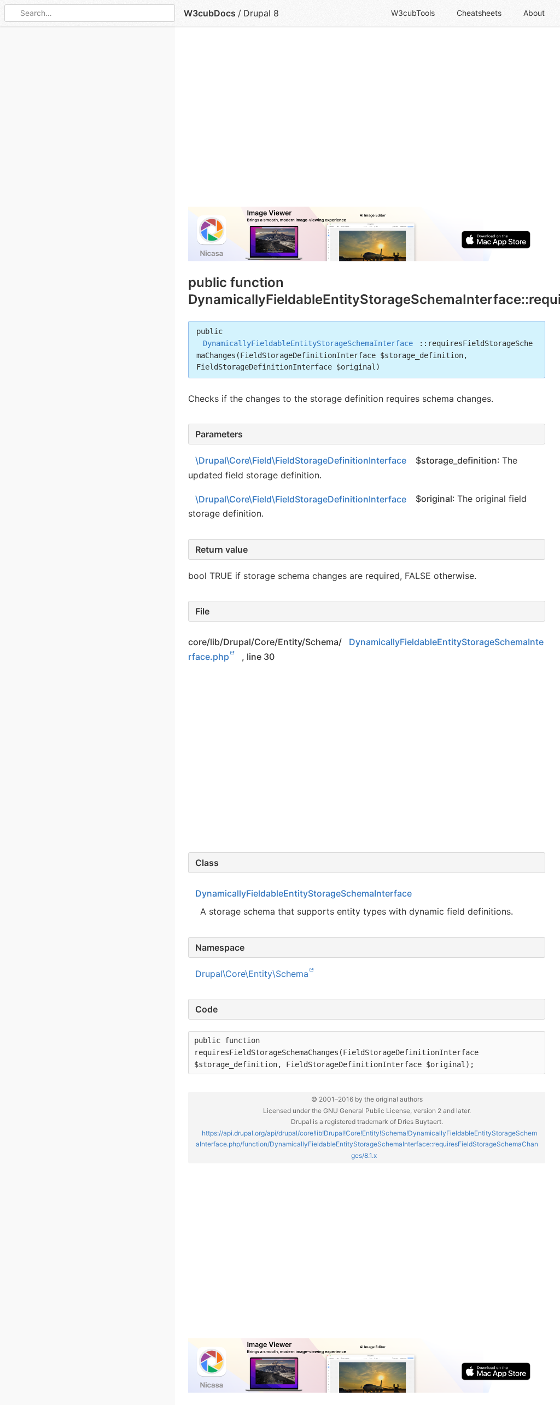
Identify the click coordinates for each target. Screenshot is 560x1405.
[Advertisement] (366, 121)
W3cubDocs (210, 13)
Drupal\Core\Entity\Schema (251, 973)
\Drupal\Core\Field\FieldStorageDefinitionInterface (300, 460)
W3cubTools (413, 12)
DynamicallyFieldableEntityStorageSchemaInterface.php (366, 649)
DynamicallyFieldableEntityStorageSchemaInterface (308, 343)
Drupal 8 (261, 13)
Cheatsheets (479, 12)
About (534, 12)
